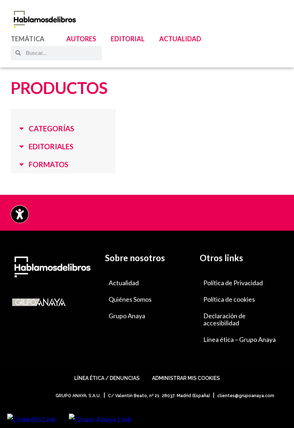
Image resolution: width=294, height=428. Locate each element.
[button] (63, 128)
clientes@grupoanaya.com (245, 395)
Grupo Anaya (127, 316)
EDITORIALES (51, 146)
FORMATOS (48, 164)
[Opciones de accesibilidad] (20, 214)
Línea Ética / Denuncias (106, 378)
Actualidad (180, 39)
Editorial (127, 39)
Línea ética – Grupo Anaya (239, 339)
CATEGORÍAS (51, 128)
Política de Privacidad (233, 283)
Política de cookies (229, 299)
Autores (81, 39)
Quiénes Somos (130, 299)
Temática (27, 39)
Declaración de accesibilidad (224, 319)
